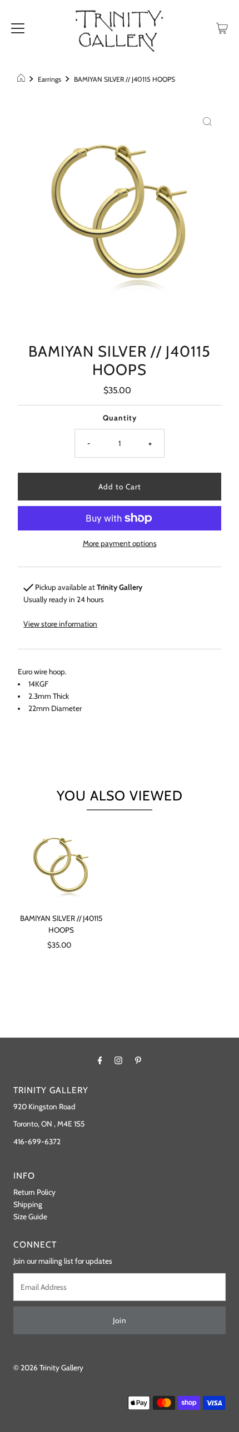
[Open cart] (222, 27)
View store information (60, 623)
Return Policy (34, 1192)
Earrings (49, 79)
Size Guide (30, 1216)
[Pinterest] (138, 1060)
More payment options (120, 543)
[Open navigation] (18, 27)
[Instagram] (118, 1060)
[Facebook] (100, 1060)
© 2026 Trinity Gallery (48, 1367)
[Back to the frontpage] (22, 79)
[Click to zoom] (207, 121)
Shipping (27, 1204)
